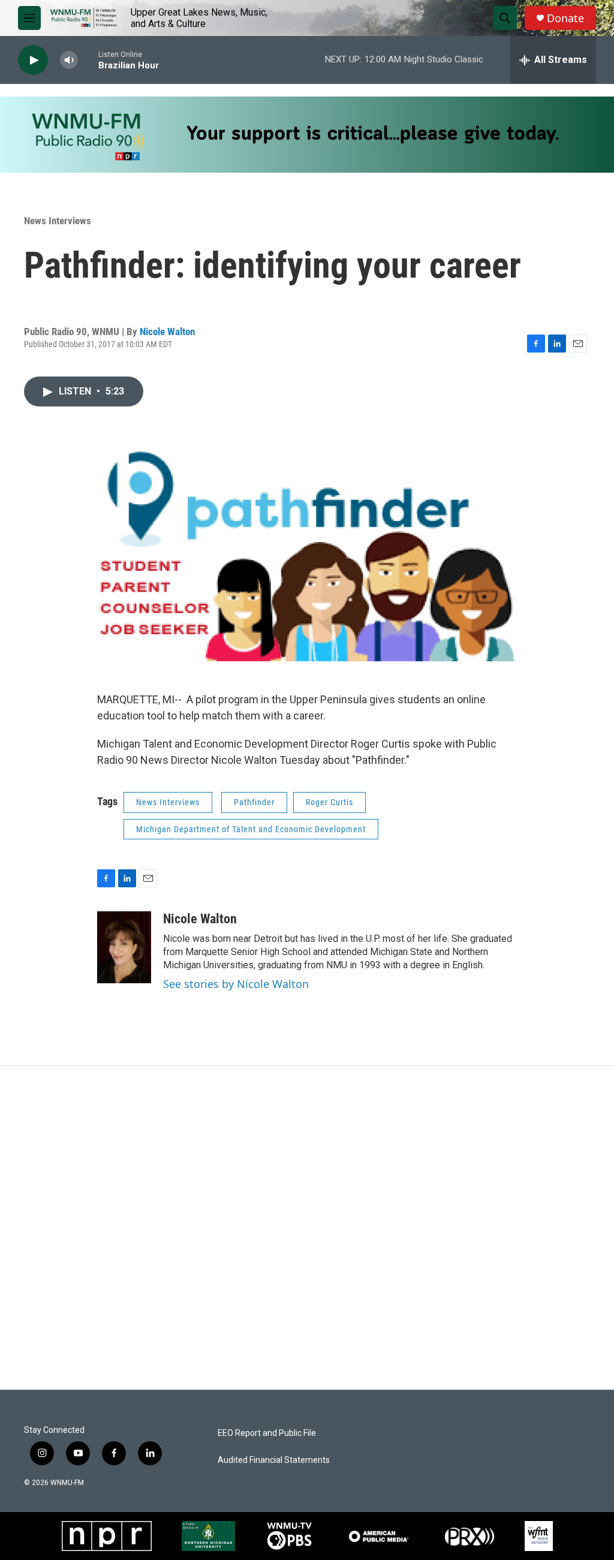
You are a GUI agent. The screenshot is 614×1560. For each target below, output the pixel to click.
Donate (565, 18)
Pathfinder (254, 802)
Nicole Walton (167, 332)
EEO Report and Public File (267, 1433)
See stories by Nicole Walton (236, 984)
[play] (33, 60)
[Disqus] (307, 1228)
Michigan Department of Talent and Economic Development (251, 829)
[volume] (69, 60)
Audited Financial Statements (274, 1460)
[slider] (88, 59)
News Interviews (57, 221)
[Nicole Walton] (124, 947)
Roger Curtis (329, 802)
